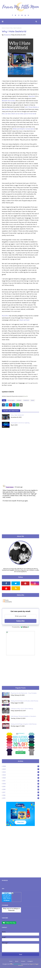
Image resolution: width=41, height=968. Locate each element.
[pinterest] (22, 15)
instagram (30, 961)
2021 (21, 780)
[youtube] (25, 15)
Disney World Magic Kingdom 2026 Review (24, 724)
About (16, 961)
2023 (21, 775)
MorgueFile (25, 396)
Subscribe (20, 621)
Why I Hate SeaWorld (17, 415)
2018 (21, 789)
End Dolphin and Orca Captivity (20, 423)
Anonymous (7, 35)
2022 (21, 778)
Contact (23, 961)
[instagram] (19, 15)
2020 (21, 783)
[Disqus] (20, 456)
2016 (21, 795)
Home (3, 28)
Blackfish (32, 96)
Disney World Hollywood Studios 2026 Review (24, 701)
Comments (8, 602)
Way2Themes (17, 964)
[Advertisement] (16, 671)
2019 (21, 786)
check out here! (24, 320)
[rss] (28, 15)
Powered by (16, 627)
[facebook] (12, 15)
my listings (15, 908)
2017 (21, 792)
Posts (7, 600)
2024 (21, 772)
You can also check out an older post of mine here (19, 114)
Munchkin (5, 316)
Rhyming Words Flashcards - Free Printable (24, 693)
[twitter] (15, 15)
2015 (21, 798)
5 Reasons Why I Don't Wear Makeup (22, 708)
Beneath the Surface (8, 100)
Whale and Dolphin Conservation (23, 129)
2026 (21, 766)
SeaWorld (26, 400)
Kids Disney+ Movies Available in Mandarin (23, 716)
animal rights (11, 400)
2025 (21, 769)
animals (19, 400)
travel (7, 28)
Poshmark (11, 910)
